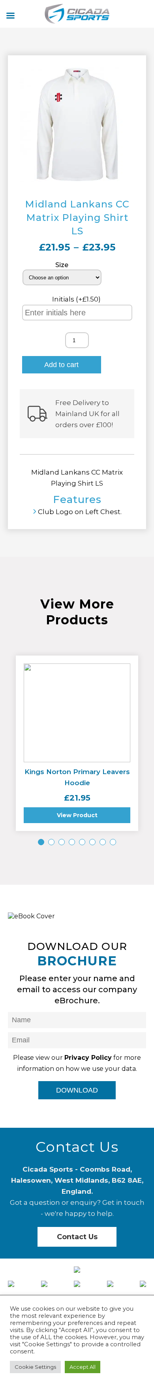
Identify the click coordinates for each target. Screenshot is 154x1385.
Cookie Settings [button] (35, 1367)
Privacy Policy (88, 1057)
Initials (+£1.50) (77, 299)
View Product (77, 815)
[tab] (41, 842)
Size (61, 265)
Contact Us (77, 1236)
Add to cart (61, 365)
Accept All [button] (82, 1367)
